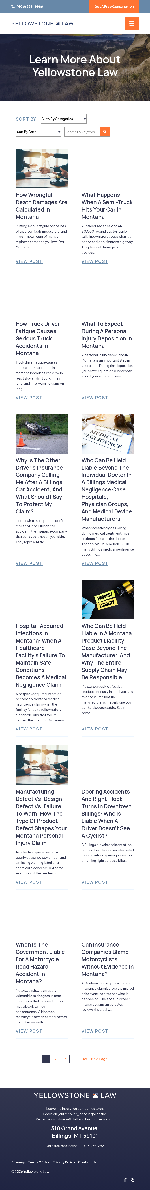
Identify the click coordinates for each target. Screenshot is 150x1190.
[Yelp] (132, 1180)
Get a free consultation (61, 1146)
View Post (29, 261)
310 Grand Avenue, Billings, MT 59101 (75, 1132)
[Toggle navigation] (132, 23)
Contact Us (87, 1162)
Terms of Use (39, 1162)
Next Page (99, 1059)
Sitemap (18, 1162)
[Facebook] (125, 1180)
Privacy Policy (63, 1162)
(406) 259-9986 (93, 1146)
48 (85, 1059)
